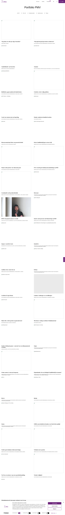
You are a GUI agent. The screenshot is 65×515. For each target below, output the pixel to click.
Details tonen (53, 513)
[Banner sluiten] (63, 502)
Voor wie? (37, 1)
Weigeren (54, 508)
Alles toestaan (54, 503)
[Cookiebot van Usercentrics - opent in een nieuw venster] (6, 513)
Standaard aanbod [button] (31, 13)
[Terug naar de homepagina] (4, 2)
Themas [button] (47, 13)
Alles (18, 13)
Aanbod (43, 1)
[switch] (29, 513)
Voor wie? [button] (24, 13)
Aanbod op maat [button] (40, 13)
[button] (57, 1)
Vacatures (48, 1)
